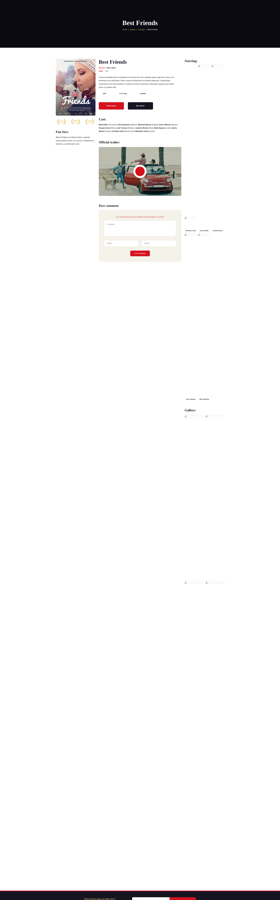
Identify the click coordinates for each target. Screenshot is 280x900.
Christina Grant (190, 230)
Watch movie (111, 106)
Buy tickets (140, 106)
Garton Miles (204, 230)
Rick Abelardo (204, 399)
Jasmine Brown (218, 230)
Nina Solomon (190, 399)
